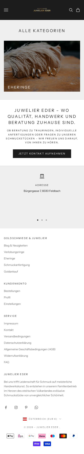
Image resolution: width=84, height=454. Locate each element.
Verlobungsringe (14, 252)
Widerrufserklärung (16, 355)
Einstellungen (12, 304)
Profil (7, 297)
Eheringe (9, 258)
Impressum (11, 323)
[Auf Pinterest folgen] (26, 407)
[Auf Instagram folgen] (16, 407)
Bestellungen (12, 291)
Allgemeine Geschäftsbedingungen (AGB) (30, 349)
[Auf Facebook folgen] (6, 407)
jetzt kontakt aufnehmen (42, 153)
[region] (42, 193)
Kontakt (8, 330)
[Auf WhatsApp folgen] (36, 407)
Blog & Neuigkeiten (16, 245)
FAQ (6, 362)
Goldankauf (11, 271)
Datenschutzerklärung (17, 343)
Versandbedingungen (17, 336)
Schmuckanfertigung (17, 265)
